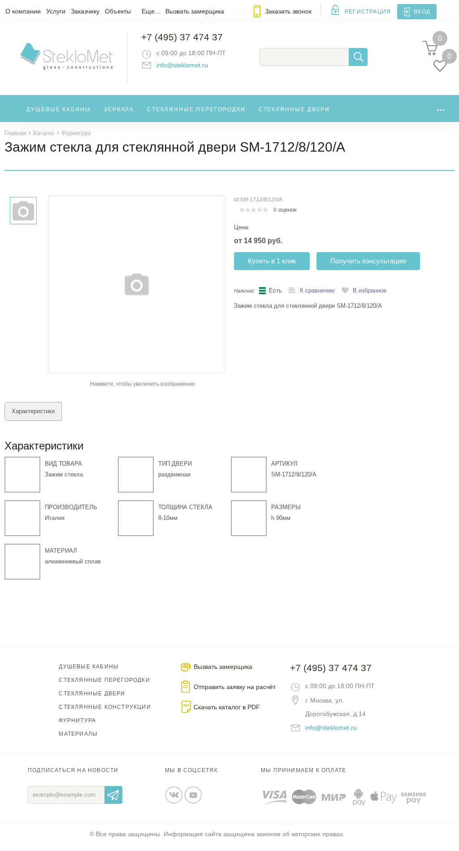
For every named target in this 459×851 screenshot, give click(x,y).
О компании (23, 11)
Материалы (78, 734)
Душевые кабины (58, 109)
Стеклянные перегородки (196, 109)
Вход (422, 12)
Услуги (55, 11)
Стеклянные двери (294, 109)
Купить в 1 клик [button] (272, 261)
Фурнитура (77, 720)
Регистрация (368, 12)
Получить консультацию (368, 261)
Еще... (151, 11)
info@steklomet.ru (182, 65)
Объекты (118, 11)
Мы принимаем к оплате (303, 770)
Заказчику (85, 11)
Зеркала (119, 109)
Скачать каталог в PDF (227, 707)
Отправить (113, 795)
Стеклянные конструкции (105, 707)
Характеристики (33, 411)
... (441, 107)
